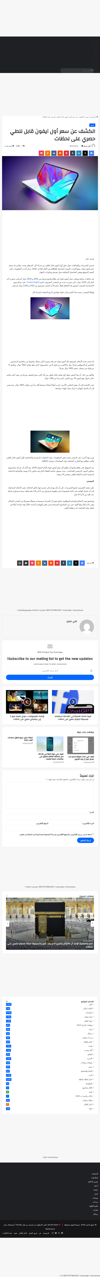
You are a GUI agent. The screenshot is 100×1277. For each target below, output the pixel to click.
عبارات (95, 64)
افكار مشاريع (87, 1088)
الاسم (91, 812)
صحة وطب (88, 1017)
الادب (90, 1075)
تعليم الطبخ (94, 61)
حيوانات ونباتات (86, 1063)
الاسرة (89, 1058)
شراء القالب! (7, 1233)
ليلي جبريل (87, 146)
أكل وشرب (88, 1050)
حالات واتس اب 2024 (84, 1096)
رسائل (95, 67)
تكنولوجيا (89, 1083)
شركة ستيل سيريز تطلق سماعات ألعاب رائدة (20, 739)
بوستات (95, 55)
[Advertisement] (50, 18)
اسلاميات (95, 41)
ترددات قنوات (87, 1038)
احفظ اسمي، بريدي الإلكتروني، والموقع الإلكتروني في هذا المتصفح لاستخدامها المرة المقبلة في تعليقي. (55, 834)
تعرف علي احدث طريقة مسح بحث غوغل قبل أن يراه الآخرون (81, 758)
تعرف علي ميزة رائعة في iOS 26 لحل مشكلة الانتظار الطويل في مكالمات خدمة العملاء (50, 756)
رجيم (90, 1067)
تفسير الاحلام (93, 44)
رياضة (96, 49)
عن (40, 1233)
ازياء (90, 1029)
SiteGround (50, 1229)
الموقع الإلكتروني (42, 823)
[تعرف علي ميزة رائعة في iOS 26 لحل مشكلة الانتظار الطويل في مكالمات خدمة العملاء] (50, 744)
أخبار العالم (88, 1104)
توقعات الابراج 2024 (84, 1025)
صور (86, 117)
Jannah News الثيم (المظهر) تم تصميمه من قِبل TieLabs (37, 1225)
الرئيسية (95, 38)
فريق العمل (33, 1233)
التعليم (90, 1054)
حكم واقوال (87, 1042)
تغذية (90, 1046)
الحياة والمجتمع (86, 1071)
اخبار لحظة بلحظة (85, 1079)
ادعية (96, 47)
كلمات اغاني (87, 1008)
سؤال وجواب (87, 1100)
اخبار (96, 52)
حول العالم (88, 1021)
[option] (50, 924)
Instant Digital (33, 282)
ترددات (95, 58)
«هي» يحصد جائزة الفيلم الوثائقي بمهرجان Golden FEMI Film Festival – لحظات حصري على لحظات (52, 945)
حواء (90, 1109)
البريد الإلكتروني (87, 823)
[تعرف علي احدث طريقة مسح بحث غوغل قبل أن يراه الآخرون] (80, 745)
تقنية (90, 1092)
